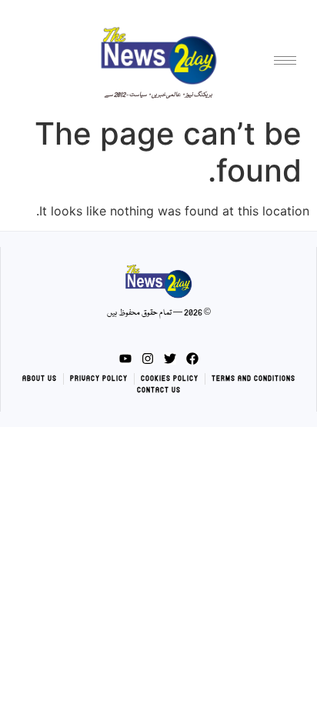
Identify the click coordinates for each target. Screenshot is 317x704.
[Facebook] (192, 358)
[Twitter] (170, 358)
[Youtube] (125, 358)
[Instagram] (148, 358)
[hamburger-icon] (285, 60)
